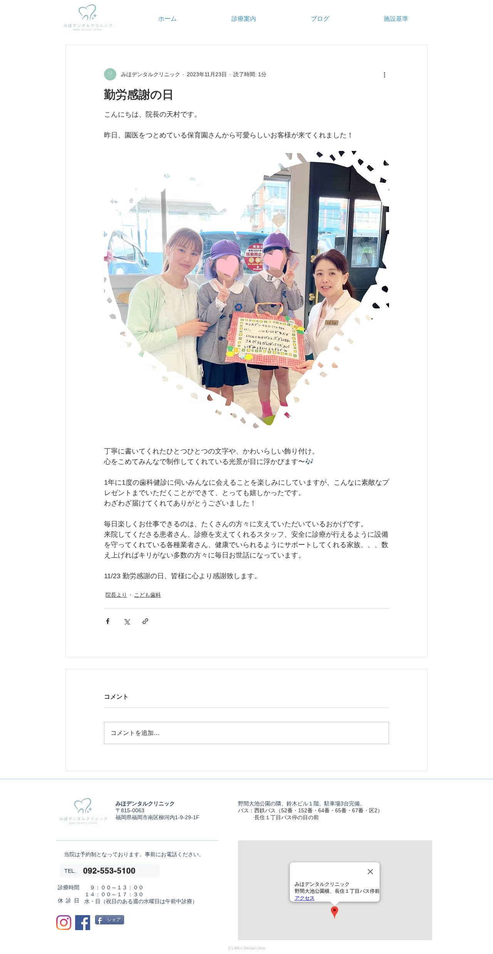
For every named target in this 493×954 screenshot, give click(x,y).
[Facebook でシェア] (107, 621)
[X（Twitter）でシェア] (126, 621)
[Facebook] (82, 922)
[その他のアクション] (384, 74)
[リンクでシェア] (145, 621)
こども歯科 (147, 595)
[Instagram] (63, 922)
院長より (116, 595)
